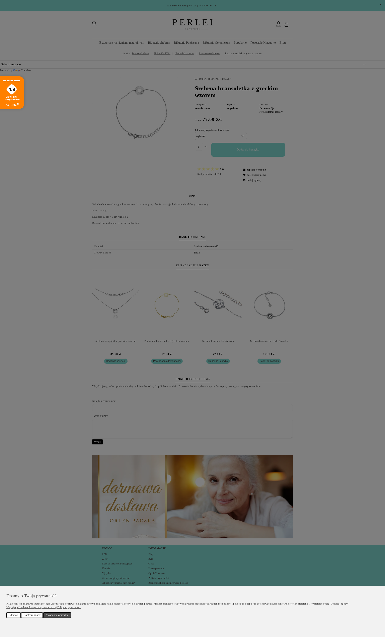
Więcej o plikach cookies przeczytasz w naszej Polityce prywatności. (43, 607)
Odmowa (13, 615)
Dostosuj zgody (32, 615)
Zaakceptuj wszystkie (57, 615)
